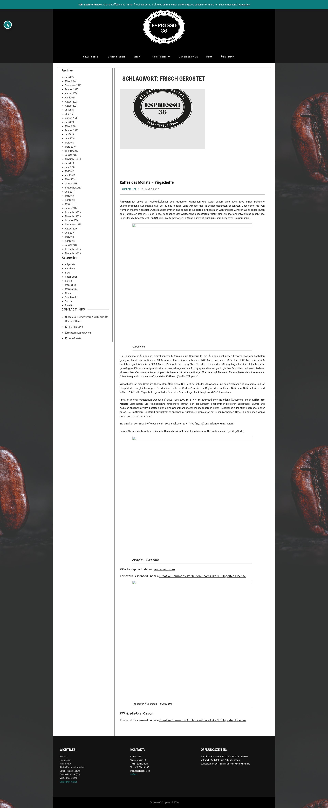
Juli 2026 (69, 77)
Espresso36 (155, 802)
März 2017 (70, 204)
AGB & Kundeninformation (72, 767)
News (68, 293)
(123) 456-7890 (75, 326)
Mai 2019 (69, 142)
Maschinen (70, 284)
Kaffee (68, 280)
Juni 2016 (69, 232)
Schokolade (71, 297)
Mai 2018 (69, 171)
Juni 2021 (69, 114)
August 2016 (71, 228)
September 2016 (73, 224)
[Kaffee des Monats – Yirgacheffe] (162, 131)
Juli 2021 (69, 109)
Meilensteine (71, 289)
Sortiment (159, 56)
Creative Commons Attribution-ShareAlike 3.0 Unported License (202, 576)
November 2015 (73, 253)
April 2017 (70, 199)
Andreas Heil (128, 189)
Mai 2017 (69, 195)
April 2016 (70, 240)
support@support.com (79, 332)
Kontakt (63, 756)
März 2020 (70, 126)
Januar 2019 (71, 154)
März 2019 (70, 146)
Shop (137, 56)
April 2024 (70, 97)
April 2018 (70, 175)
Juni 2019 (69, 138)
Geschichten (71, 276)
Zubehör (69, 305)
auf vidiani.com (164, 569)
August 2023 (71, 101)
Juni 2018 (69, 167)
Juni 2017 (69, 191)
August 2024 (71, 93)
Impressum (65, 760)
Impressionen (116, 56)
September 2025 (73, 85)
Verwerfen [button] (244, 4)
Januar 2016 (71, 245)
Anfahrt (133, 774)
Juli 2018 (69, 163)
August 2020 (71, 118)
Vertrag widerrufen (68, 778)
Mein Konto (65, 763)
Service (68, 301)
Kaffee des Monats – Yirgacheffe (147, 182)
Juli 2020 (69, 122)
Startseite (90, 56)
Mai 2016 (69, 236)
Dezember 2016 (73, 212)
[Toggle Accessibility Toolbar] (8, 25)
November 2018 (73, 159)
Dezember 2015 (73, 249)
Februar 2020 (71, 130)
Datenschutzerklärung (70, 770)
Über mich (228, 56)
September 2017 (73, 187)
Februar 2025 (71, 89)
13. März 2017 (150, 189)
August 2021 (71, 105)
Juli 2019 (69, 134)
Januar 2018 (71, 183)
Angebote (70, 268)
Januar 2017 (71, 208)
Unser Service (188, 56)
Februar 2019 (71, 150)
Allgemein (70, 264)
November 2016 (73, 216)
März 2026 (70, 81)
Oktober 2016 (71, 220)
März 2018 (70, 179)
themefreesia (74, 338)
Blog (209, 56)
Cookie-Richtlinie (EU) (70, 774)
